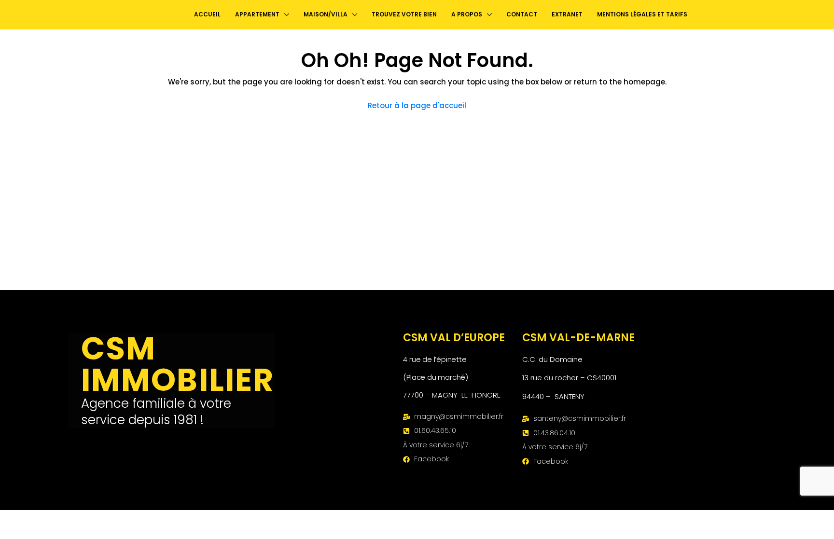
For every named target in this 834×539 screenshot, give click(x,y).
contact (521, 14)
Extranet (567, 14)
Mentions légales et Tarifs (642, 14)
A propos (466, 14)
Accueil (207, 14)
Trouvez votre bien (404, 14)
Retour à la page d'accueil (417, 105)
